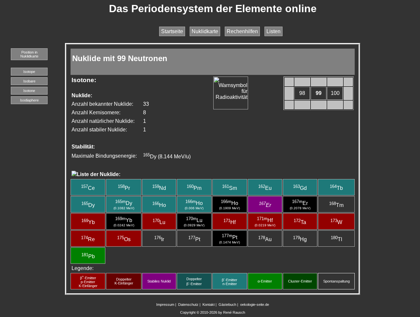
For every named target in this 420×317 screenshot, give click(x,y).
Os (124, 239)
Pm (194, 188)
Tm (336, 205)
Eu (265, 188)
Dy (88, 205)
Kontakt (208, 304)
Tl (336, 239)
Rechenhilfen (242, 31)
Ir (159, 239)
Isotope (29, 72)
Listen (273, 31)
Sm (229, 188)
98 (302, 93)
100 (335, 93)
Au (265, 239)
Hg (300, 239)
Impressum (165, 304)
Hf (229, 222)
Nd (159, 188)
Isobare (29, 81)
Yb (88, 222)
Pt (194, 239)
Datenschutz (188, 304)
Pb (88, 256)
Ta (300, 222)
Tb (336, 188)
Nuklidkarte (205, 31)
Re (88, 239)
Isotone (29, 91)
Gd (300, 188)
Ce (88, 188)
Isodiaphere (29, 100)
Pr (124, 188)
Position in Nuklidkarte (29, 54)
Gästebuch (227, 304)
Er (265, 205)
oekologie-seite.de (254, 304)
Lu (159, 222)
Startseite (172, 31)
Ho (159, 205)
